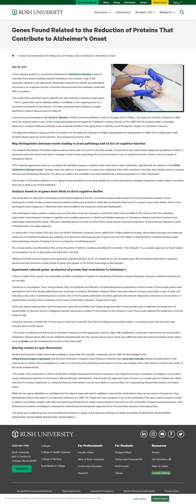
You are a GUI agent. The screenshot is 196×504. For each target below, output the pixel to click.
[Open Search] (182, 12)
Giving (116, 2)
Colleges (46, 445)
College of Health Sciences (55, 452)
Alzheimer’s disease (79, 74)
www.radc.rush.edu (133, 358)
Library (143, 2)
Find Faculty (129, 2)
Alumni (156, 452)
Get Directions (159, 459)
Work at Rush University (91, 459)
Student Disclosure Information (139, 490)
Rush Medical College (53, 465)
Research (166, 12)
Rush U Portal (160, 2)
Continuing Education (90, 466)
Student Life (143, 12)
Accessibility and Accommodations (34, 490)
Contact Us (21, 468)
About (106, 2)
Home (13, 55)
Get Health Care (85, 2)
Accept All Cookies (160, 498)
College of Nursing (51, 458)
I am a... (176, 2)
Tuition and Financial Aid (128, 459)
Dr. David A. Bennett (56, 117)
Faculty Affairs (86, 452)
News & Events (160, 466)
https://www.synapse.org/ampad (31, 358)
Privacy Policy (172, 490)
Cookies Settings (139, 498)
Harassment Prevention (102, 490)
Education (101, 12)
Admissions (123, 12)
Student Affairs (123, 452)
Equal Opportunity (71, 490)
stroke (24, 341)
